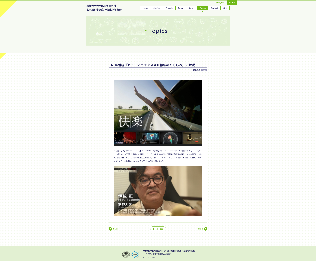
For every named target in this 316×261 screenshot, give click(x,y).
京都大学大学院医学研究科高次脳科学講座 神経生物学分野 (104, 7)
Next (200, 229)
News (204, 70)
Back (115, 229)
